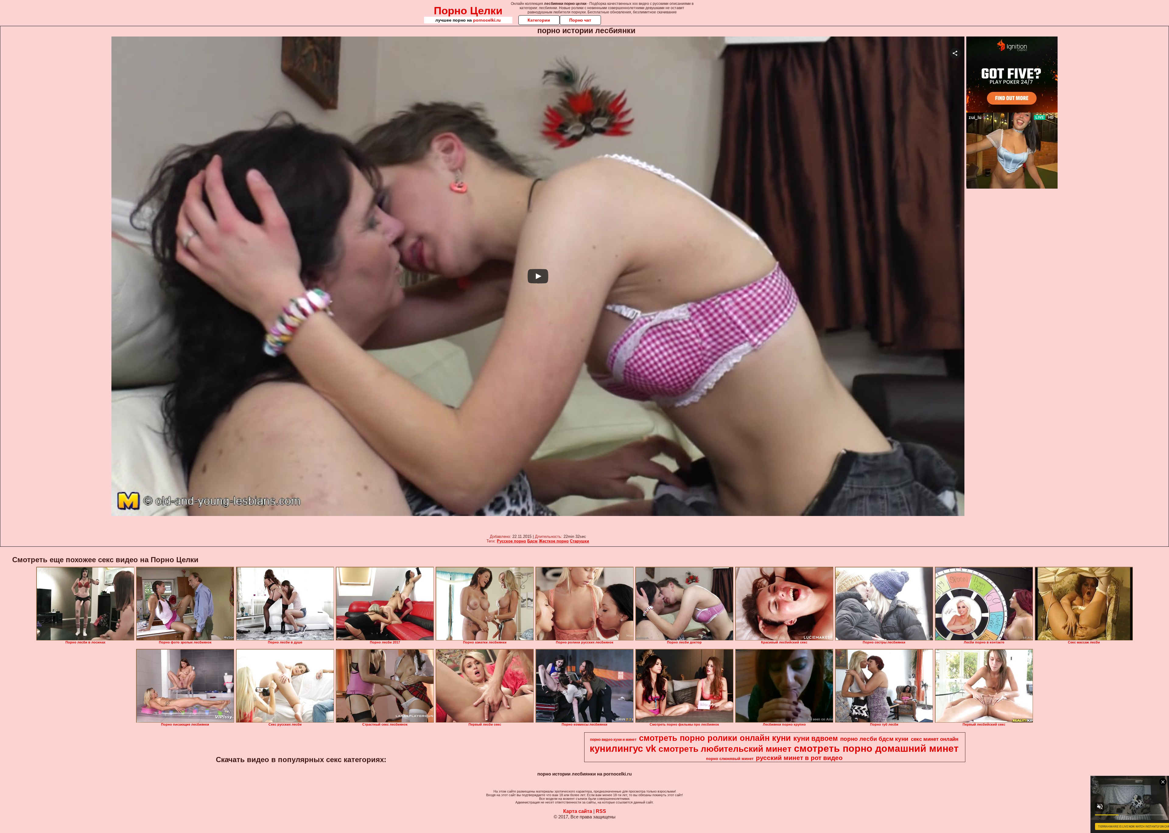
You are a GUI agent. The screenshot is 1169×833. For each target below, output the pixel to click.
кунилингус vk (623, 748)
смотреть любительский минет (725, 749)
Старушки (579, 541)
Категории (539, 20)
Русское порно (511, 541)
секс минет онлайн (934, 739)
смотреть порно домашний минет (876, 748)
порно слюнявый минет (729, 758)
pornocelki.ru (487, 20)
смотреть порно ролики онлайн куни (715, 738)
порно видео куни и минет (613, 739)
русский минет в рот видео (799, 758)
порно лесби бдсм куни (874, 739)
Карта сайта (577, 811)
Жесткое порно (554, 541)
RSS (601, 811)
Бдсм (532, 541)
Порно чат (580, 20)
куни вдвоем (815, 738)
